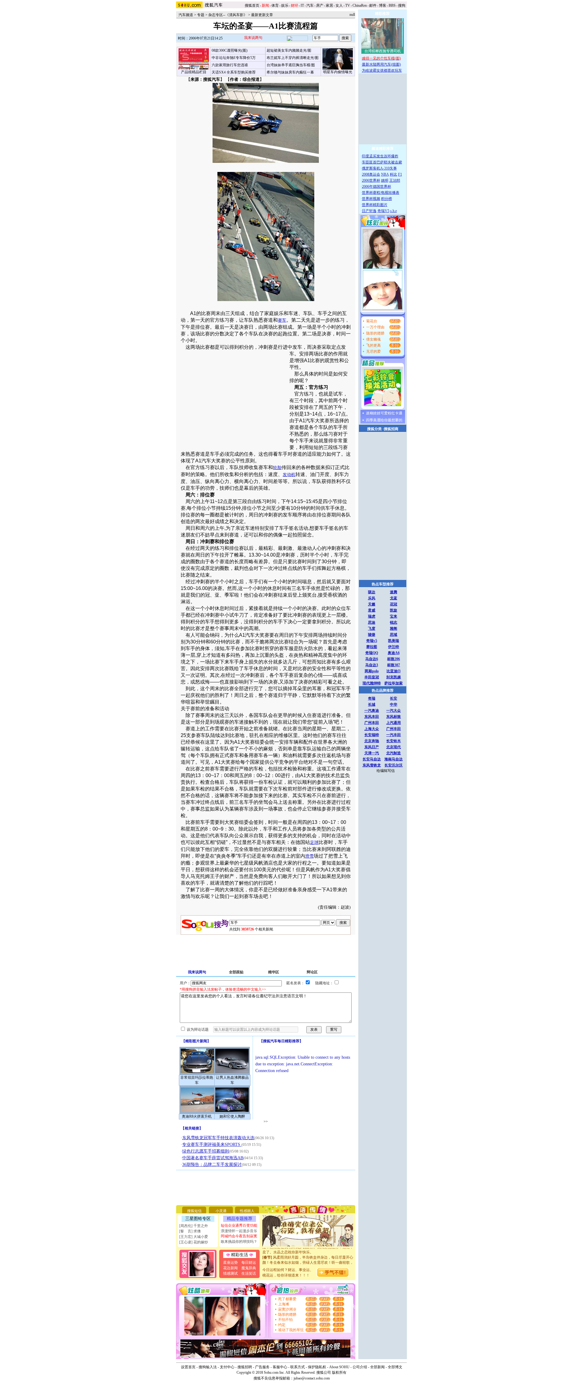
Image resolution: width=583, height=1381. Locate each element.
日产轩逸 (369, 211)
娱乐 (284, 5)
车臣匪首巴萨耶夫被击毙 (382, 162)
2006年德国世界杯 (376, 186)
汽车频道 (186, 15)
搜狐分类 (374, 429)
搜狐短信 (194, 1211)
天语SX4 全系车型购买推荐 (234, 72)
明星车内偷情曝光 (337, 72)
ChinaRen (360, 5)
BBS (392, 5)
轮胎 (277, 467)
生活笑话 (248, 1273)
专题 (200, 15)
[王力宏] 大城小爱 (193, 1237)
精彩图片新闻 (196, 1041)
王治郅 (394, 180)
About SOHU (339, 1367)
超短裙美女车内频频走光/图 (289, 50)
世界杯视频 (371, 199)
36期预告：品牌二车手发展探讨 (212, 1164)
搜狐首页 (252, 5)
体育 (275, 5)
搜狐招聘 (244, 1367)
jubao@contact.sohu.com (312, 1378)
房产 (319, 5)
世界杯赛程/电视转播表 (380, 192)
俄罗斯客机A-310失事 (379, 168)
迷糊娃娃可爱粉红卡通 (384, 413)
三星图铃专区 (198, 1218)
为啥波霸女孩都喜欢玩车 (382, 70)
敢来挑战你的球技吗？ (239, 1241)
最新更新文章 (262, 15)
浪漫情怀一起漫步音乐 (239, 1231)
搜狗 (402, 5)
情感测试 (230, 1273)
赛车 (282, 320)
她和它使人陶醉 (232, 1116)
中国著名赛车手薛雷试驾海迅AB (212, 1158)
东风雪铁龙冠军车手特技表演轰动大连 (218, 1138)
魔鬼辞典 (248, 1268)
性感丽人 (247, 1211)
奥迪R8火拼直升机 (197, 1116)
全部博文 (395, 1367)
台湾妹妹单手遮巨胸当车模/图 (291, 65)
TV (347, 5)
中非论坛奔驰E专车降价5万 (234, 58)
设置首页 (188, 1367)
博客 (382, 5)
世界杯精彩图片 (374, 205)
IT (302, 5)
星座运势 (230, 1262)
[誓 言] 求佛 (190, 1231)
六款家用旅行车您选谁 (230, 65)
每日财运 (248, 1262)
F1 (400, 174)
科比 (393, 174)
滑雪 (309, 856)
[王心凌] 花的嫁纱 (193, 1242)
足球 (314, 842)
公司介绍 (360, 1367)
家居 (329, 5)
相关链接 (192, 1128)
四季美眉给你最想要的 (384, 420)
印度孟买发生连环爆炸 (380, 156)
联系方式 (297, 1367)
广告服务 (262, 1367)
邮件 (373, 5)
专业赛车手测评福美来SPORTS (211, 1144)
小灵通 (221, 1211)
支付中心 (227, 1367)
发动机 (289, 474)
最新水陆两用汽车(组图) (381, 64)
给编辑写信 (386, 771)
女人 (339, 5)
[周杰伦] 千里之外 (193, 1226)
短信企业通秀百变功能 (239, 1225)
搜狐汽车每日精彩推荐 (281, 1041)
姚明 (384, 180)
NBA (385, 174)
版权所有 (339, 1372)
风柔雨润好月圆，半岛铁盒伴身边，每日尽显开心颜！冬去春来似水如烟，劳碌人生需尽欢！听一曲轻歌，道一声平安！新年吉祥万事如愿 (307, 1254)
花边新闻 (230, 1268)
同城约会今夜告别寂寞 (239, 1236)
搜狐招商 (391, 429)
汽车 (310, 5)
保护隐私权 (317, 1367)
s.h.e (393, 211)
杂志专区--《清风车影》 (227, 15)
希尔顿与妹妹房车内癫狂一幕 (290, 72)
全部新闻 (377, 1367)
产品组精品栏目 (193, 72)
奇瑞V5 (383, 211)
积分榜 (386, 199)
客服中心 (280, 1367)
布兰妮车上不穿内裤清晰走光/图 (293, 58)
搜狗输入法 (208, 1367)
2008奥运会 (371, 174)
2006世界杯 (371, 180)
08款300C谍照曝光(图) (229, 50)
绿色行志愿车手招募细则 (205, 1151)
